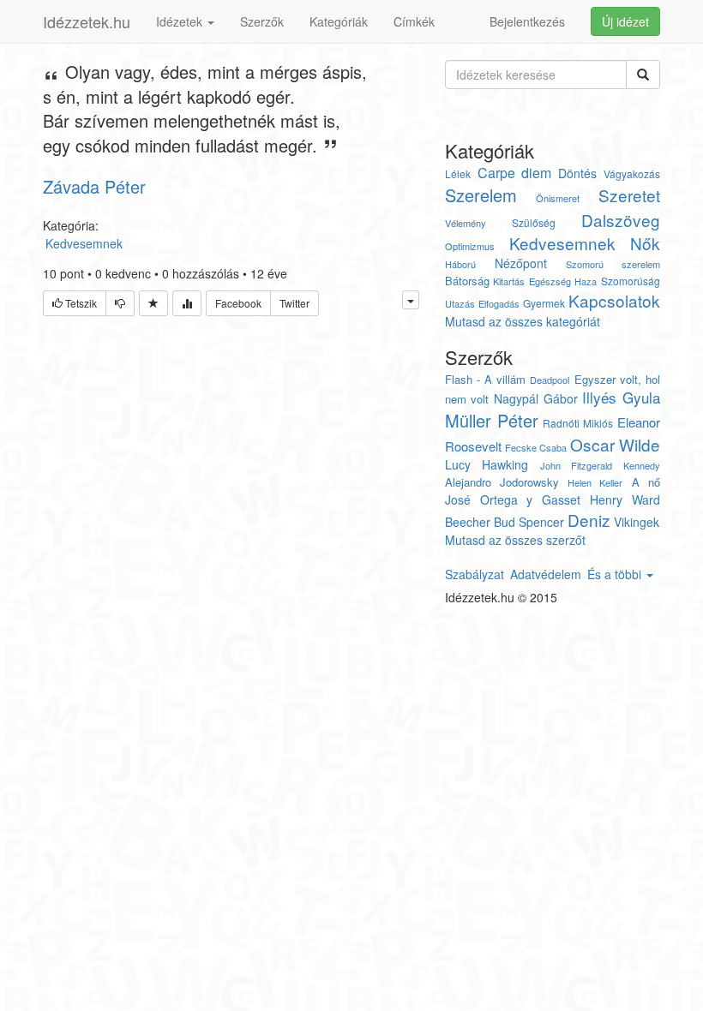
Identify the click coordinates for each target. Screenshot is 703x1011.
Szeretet (629, 194)
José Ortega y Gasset (512, 499)
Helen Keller (595, 482)
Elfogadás (499, 303)
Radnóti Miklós (578, 423)
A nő (646, 482)
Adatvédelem (545, 574)
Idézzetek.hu (86, 21)
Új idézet (625, 21)
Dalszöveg (620, 219)
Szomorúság (630, 280)
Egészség (550, 281)
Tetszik (80, 303)
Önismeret (558, 198)
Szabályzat (474, 574)
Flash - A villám (485, 379)
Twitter (294, 303)
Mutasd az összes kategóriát (522, 321)
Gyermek (544, 303)
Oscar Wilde (615, 444)
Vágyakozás (632, 173)
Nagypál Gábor (536, 398)
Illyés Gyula (621, 397)
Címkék (414, 21)
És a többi (616, 574)
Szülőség (534, 222)
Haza (585, 281)
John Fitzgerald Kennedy (600, 465)
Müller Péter (491, 420)
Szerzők (262, 21)
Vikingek (636, 521)
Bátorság (467, 280)
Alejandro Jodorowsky (502, 482)
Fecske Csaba (536, 447)
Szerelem (481, 194)
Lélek (458, 173)
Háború (460, 264)
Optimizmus (470, 246)
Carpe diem (515, 172)
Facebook (238, 303)
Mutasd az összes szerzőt (515, 539)
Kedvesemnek (562, 242)
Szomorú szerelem (613, 264)
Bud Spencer (529, 521)
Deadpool (549, 379)
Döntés (577, 173)
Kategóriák (338, 21)
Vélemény (465, 223)
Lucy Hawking (487, 464)
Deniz (589, 519)
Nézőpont (521, 263)
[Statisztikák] (186, 303)
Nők (645, 242)
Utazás (460, 303)
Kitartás (509, 281)
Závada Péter (94, 186)
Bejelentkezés (527, 21)
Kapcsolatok (614, 300)
